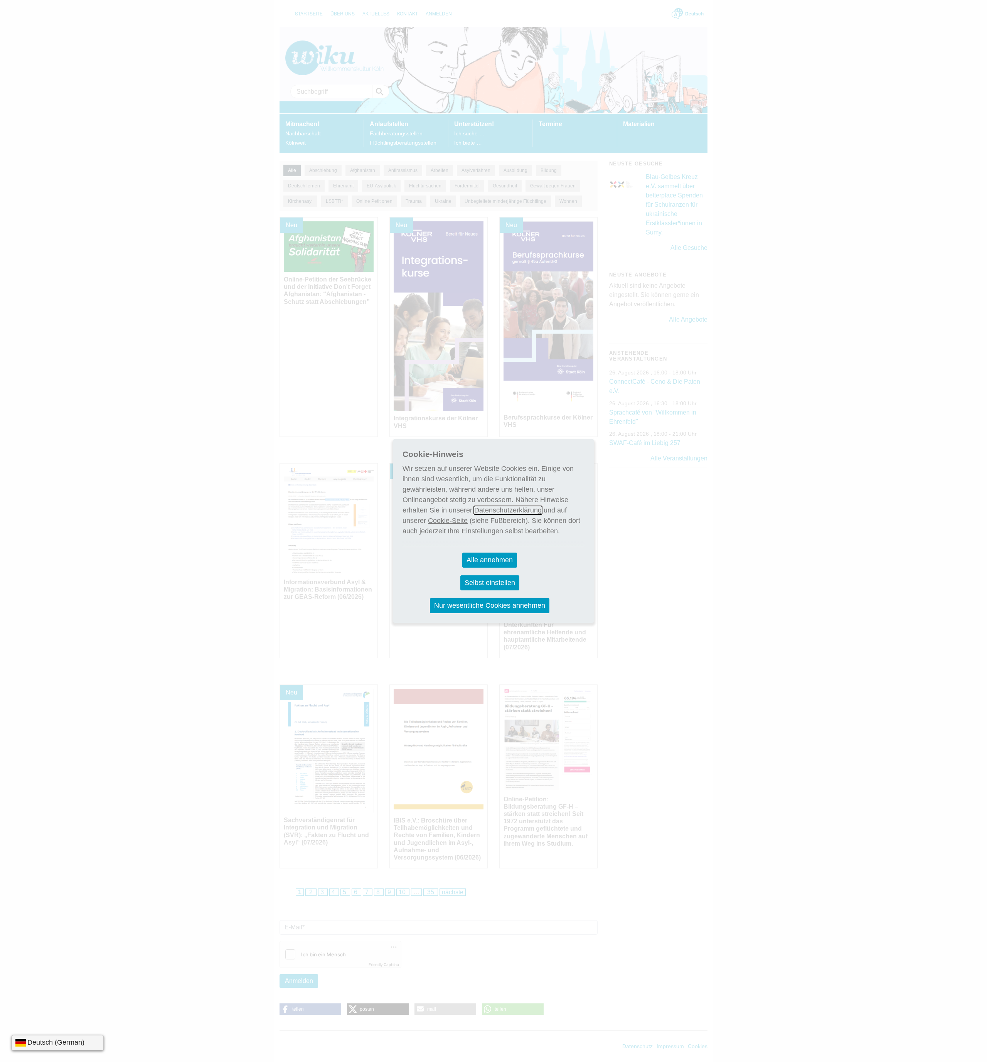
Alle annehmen (490, 560)
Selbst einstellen (490, 583)
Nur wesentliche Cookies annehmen (489, 605)
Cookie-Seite (448, 520)
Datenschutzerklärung (508, 510)
